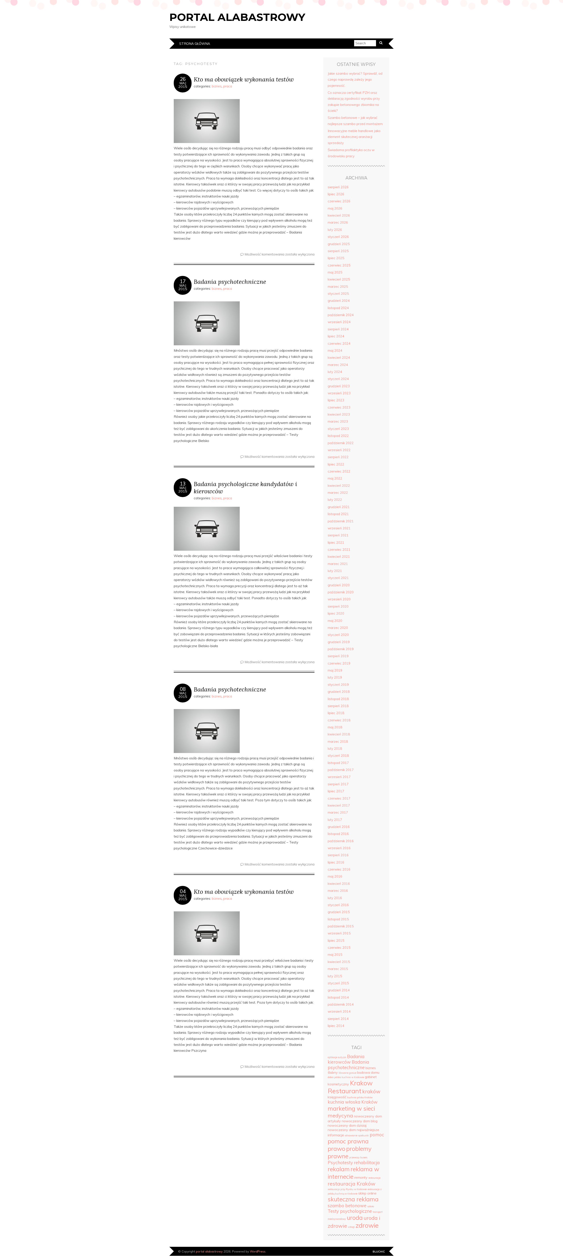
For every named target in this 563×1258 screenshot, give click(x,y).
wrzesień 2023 (339, 393)
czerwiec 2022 (339, 471)
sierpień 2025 (338, 251)
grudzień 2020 (339, 585)
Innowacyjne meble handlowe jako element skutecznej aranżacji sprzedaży (354, 137)
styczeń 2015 (338, 983)
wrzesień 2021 (339, 528)
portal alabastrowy (237, 17)
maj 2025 (335, 272)
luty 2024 (335, 372)
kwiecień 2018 (339, 734)
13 (183, 484)
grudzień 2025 (339, 244)
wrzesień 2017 (339, 777)
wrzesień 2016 (339, 848)
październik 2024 (341, 315)
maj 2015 (335, 954)
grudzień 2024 (339, 301)
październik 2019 (341, 649)
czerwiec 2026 (339, 201)
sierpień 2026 (338, 187)
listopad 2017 (338, 763)
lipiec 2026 (336, 194)
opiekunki (363, 1135)
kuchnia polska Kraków (360, 1097)
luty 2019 (335, 677)
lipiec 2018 (336, 713)
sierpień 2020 (338, 606)
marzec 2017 (338, 812)
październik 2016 (341, 841)
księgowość (337, 1097)
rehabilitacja (367, 1162)
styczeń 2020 (338, 635)
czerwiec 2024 (339, 343)
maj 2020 (335, 621)
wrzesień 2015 (339, 933)
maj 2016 (335, 876)
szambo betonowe (347, 1205)
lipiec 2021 (336, 542)
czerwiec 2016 (339, 869)
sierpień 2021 (338, 535)
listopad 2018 (338, 699)
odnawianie (351, 1135)
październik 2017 (341, 770)
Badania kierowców (346, 1059)
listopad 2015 (338, 919)
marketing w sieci (351, 1108)
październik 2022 (341, 443)
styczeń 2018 (338, 755)
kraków (371, 1091)
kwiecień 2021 (339, 556)
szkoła (370, 1206)
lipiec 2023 (336, 400)
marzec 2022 (338, 493)
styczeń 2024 (338, 379)
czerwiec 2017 (339, 798)
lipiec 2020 (336, 613)
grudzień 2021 (339, 507)
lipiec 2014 (336, 1026)
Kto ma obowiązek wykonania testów (244, 79)
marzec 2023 (338, 421)
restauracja (374, 1177)
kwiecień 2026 (339, 215)
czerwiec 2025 (339, 265)
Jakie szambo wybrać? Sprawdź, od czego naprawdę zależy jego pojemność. (355, 79)
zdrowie (367, 1225)
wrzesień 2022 (339, 450)
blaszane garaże (347, 1072)
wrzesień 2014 (339, 1011)
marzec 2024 (338, 365)
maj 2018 (335, 727)
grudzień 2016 (339, 827)
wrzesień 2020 (339, 599)
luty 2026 (335, 230)
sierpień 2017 (338, 784)
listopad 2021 (338, 514)
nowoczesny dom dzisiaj (347, 1125)
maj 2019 (335, 670)
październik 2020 (341, 592)
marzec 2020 (338, 628)
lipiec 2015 (336, 940)
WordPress (257, 1251)
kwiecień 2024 (339, 357)
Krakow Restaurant (350, 1087)
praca (227, 86)
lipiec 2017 (336, 791)
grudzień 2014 (339, 990)
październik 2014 (341, 1004)
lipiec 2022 (336, 464)
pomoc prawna (348, 1141)
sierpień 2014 (338, 1019)
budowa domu (368, 1072)
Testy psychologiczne (350, 1211)
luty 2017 (335, 820)
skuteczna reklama (353, 1199)
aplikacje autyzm (337, 1057)
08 (183, 689)
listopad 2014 (338, 997)
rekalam (339, 1169)
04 (183, 891)
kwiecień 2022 (339, 485)
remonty (360, 1177)
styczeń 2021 (338, 578)
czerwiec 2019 (339, 663)
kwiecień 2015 (339, 962)
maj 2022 (335, 478)
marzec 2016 (338, 891)
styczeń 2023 (338, 429)
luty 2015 (335, 976)
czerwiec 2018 (339, 720)
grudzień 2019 (339, 642)
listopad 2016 (338, 834)
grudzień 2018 (339, 692)
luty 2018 (335, 748)
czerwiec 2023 (339, 407)
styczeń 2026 (338, 237)
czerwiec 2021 (339, 549)
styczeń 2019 (338, 684)
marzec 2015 (338, 969)
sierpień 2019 (338, 656)
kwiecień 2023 (339, 414)
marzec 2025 (338, 286)
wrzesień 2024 (339, 322)
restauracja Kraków (351, 1183)
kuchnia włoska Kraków (353, 1102)
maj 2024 (335, 350)
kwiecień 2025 (339, 279)
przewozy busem (358, 1157)
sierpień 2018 (338, 706)
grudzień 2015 (339, 912)
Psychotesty (340, 1162)
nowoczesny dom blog (359, 1121)
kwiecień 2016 (339, 884)
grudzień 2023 (339, 386)
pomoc (377, 1134)
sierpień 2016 (338, 855)
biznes (217, 86)
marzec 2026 (338, 222)
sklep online (367, 1193)
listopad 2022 (338, 436)
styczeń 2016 (338, 905)
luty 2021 (335, 571)
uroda (355, 1217)
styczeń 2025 (338, 293)
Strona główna (194, 44)
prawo (336, 1148)
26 (183, 79)
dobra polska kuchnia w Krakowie (346, 1077)
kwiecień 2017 (339, 805)
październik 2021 (341, 521)
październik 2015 (341, 926)
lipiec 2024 (336, 336)
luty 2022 (335, 500)
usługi (351, 1226)
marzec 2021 (338, 564)
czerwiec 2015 (339, 947)
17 (183, 281)
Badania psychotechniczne (230, 281)
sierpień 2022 (338, 457)
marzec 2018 (338, 741)
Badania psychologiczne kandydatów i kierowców (245, 487)
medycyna (340, 1115)
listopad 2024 (338, 308)
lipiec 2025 (336, 258)
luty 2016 (335, 898)
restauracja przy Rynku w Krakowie (347, 1189)
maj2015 (182, 85)
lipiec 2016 (336, 862)
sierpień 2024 (338, 329)
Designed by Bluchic (379, 1252)
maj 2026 (335, 208)
